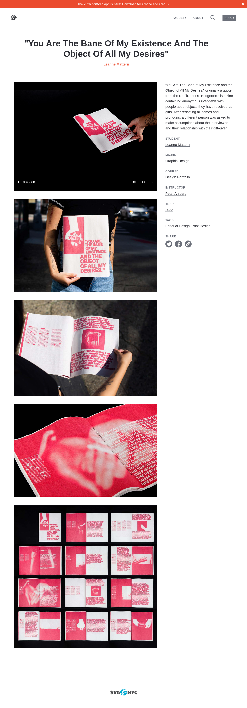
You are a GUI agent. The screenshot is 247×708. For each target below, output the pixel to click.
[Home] (14, 18)
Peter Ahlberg (175, 193)
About (198, 18)
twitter (168, 244)
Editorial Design (177, 226)
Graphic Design (177, 161)
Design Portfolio (177, 177)
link (188, 244)
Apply (229, 18)
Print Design (201, 226)
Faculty (179, 18)
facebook (178, 244)
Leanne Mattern (116, 64)
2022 (169, 210)
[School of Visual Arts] (123, 692)
